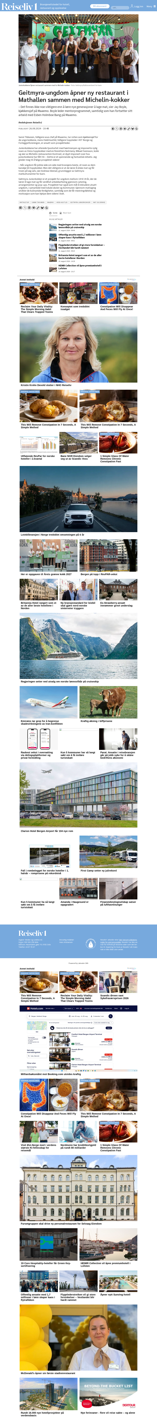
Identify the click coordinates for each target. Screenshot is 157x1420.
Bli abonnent (100, 6)
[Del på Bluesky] (132, 129)
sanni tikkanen (38, 202)
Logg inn (138, 6)
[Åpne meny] (150, 6)
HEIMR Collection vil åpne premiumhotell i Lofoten (80, 267)
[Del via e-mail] (124, 129)
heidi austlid (62, 202)
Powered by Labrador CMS (78, 963)
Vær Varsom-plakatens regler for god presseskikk (118, 941)
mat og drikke (99, 202)
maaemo (50, 202)
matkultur (24, 202)
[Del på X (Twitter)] (117, 129)
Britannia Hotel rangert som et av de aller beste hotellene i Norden (80, 257)
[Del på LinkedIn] (121, 129)
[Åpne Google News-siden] (136, 129)
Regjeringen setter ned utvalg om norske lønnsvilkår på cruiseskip (80, 226)
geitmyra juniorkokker (80, 202)
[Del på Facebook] (113, 129)
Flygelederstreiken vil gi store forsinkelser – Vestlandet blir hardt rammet (82, 246)
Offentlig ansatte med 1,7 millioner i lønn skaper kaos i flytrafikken (80, 236)
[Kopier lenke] (128, 129)
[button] (53, 213)
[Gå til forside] (18, 6)
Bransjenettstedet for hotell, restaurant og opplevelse (55, 6)
